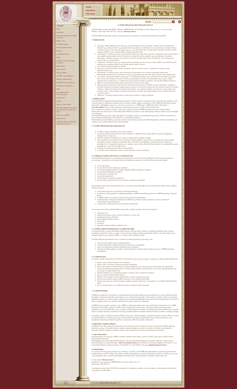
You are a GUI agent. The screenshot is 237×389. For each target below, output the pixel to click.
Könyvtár (60, 51)
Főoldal (87, 7)
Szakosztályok (61, 69)
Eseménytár (60, 32)
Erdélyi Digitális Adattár (64, 47)
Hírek (58, 29)
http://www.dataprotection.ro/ (129, 343)
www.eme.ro (105, 105)
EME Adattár (89, 14)
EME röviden (61, 41)
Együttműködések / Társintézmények (63, 93)
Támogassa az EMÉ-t (63, 115)
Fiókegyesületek (62, 73)
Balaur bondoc (61, 118)
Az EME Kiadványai (63, 54)
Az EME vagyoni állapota (65, 76)
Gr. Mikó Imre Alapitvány (65, 86)
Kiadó (58, 57)
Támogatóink (61, 98)
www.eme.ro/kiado (98, 107)
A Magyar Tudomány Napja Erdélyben (65, 62)
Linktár (59, 101)
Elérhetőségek (89, 10)
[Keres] (173, 22)
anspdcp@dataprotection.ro (157, 345)
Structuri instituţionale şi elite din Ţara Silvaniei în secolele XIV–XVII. (67, 110)
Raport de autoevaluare (64, 104)
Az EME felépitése (62, 44)
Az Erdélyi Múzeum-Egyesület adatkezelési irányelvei (66, 123)
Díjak (58, 89)
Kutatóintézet (61, 66)
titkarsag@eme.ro (130, 31)
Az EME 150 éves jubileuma (66, 82)
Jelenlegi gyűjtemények (64, 79)
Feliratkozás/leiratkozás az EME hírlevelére (67, 36)
